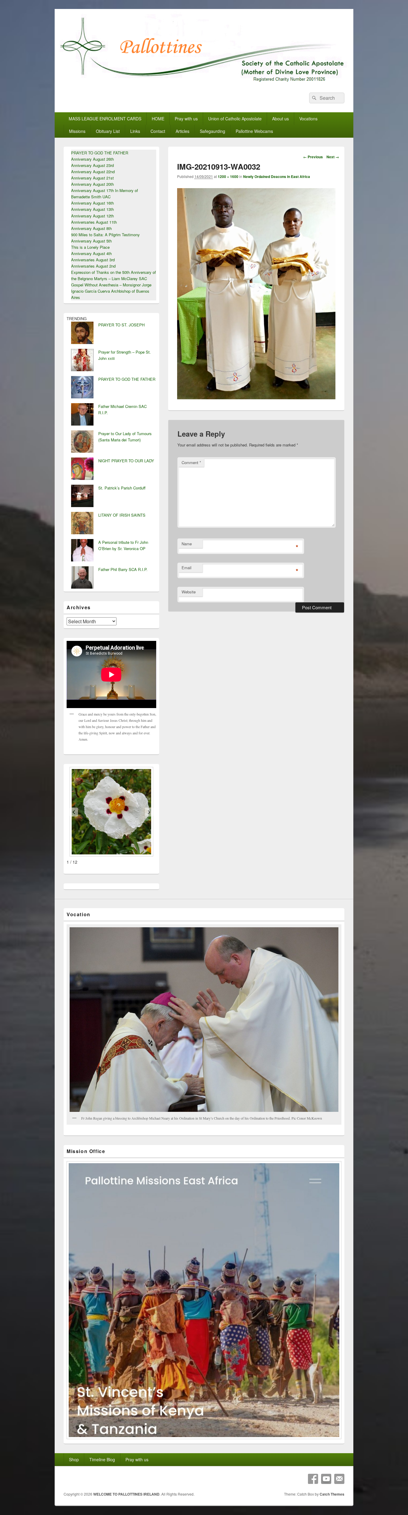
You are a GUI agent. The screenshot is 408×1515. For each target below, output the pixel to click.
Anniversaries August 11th (94, 222)
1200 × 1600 (228, 176)
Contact (158, 131)
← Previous (313, 156)
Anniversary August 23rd (92, 165)
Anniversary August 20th (92, 184)
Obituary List (108, 131)
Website (189, 592)
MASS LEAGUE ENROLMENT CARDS (105, 119)
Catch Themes (332, 1494)
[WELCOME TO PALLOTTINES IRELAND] (204, 81)
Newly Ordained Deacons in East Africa (276, 176)
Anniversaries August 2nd (93, 266)
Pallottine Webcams (254, 131)
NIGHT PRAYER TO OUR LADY (126, 460)
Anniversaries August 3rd (93, 260)
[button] (74, 812)
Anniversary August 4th (91, 253)
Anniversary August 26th (92, 159)
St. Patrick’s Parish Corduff (121, 488)
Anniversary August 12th (92, 216)
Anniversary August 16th (92, 203)
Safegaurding (212, 131)
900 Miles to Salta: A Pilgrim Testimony (105, 234)
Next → (332, 156)
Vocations (308, 119)
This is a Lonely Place (90, 247)
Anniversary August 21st (92, 178)
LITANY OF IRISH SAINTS (121, 515)
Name (187, 544)
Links (135, 131)
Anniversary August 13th (92, 209)
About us (280, 119)
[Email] (339, 1479)
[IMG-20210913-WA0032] (256, 397)
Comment (191, 462)
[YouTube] (326, 1479)
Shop (74, 1459)
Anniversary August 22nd (93, 171)
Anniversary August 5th (91, 241)
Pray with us (186, 119)
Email (186, 567)
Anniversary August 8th (91, 228)
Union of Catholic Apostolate (235, 119)
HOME (158, 119)
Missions (77, 131)
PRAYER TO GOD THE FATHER (99, 153)
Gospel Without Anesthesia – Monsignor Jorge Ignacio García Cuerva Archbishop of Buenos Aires (111, 291)
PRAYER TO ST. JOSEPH (121, 325)
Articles (182, 131)
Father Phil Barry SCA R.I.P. (123, 569)
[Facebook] (313, 1479)
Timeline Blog (102, 1459)
